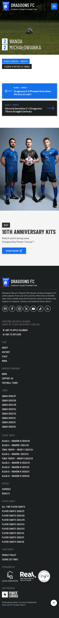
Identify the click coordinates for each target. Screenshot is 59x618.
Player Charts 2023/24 (13, 524)
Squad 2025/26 (9, 400)
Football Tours (10, 382)
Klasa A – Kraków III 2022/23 (16, 462)
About (5, 347)
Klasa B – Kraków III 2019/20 (15, 475)
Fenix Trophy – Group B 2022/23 (17, 458)
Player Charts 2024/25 (13, 519)
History (6, 352)
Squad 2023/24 (9, 409)
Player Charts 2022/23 (13, 528)
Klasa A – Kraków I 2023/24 (15, 453)
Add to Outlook (13, 334)
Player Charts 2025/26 (13, 515)
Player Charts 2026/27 (13, 511)
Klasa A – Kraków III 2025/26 (16, 440)
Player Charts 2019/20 (13, 541)
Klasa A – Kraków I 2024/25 (15, 445)
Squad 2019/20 (9, 426)
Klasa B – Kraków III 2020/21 (15, 471)
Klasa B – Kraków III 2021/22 (15, 467)
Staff (4, 356)
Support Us (7, 378)
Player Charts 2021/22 (13, 533)
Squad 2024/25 (9, 404)
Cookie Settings (10, 559)
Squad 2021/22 (9, 417)
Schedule (6, 489)
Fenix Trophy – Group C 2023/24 (17, 449)
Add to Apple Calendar (16, 330)
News (4, 373)
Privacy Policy (9, 554)
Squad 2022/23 (9, 413)
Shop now (12, 250)
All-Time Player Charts (13, 506)
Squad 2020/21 (9, 422)
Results (6, 493)
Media (4, 360)
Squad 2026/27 (9, 396)
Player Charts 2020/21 (13, 537)
